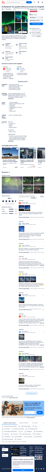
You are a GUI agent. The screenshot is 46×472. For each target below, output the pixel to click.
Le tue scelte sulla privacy (23, 456)
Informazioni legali (23, 450)
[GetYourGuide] (3, 2)
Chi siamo (31, 448)
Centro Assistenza (23, 448)
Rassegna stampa (31, 456)
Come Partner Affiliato (38, 452)
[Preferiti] (34, 2)
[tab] (9, 422)
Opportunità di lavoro (31, 451)
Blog (30, 453)
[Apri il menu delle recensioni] (43, 203)
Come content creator (38, 450)
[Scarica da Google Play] (15, 449)
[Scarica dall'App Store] (15, 454)
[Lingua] (38, 2)
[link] (10, 158)
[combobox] (16, 2)
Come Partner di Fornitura (39, 448)
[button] (6, 9)
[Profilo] (42, 2)
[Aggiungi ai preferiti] (17, 149)
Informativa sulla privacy (31, 417)
